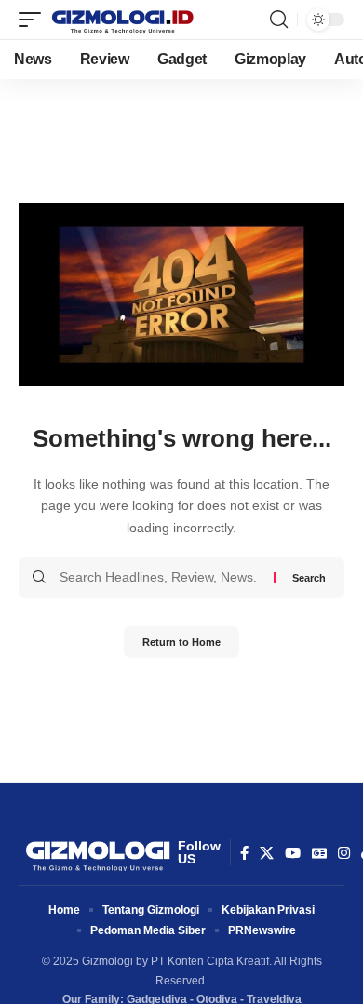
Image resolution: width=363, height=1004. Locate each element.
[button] (34, 19)
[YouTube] (292, 853)
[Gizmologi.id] (122, 19)
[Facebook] (244, 853)
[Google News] (319, 853)
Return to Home (181, 642)
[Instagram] (344, 853)
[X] (266, 853)
